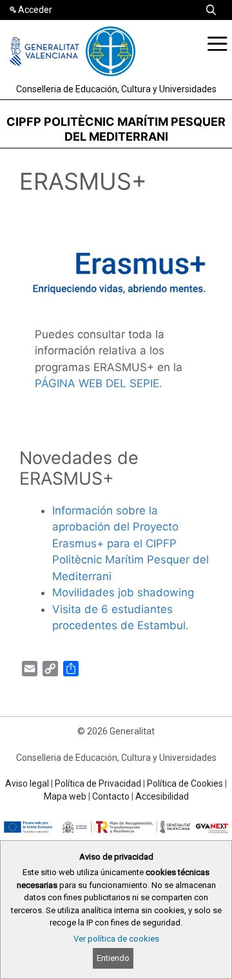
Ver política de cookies (116, 939)
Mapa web (65, 796)
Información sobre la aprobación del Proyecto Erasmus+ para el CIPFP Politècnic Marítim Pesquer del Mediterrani (130, 543)
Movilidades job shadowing (123, 592)
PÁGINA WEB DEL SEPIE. (98, 383)
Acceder (35, 10)
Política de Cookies (185, 783)
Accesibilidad (162, 796)
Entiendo (113, 958)
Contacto (111, 796)
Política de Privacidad (98, 783)
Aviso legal (27, 783)
